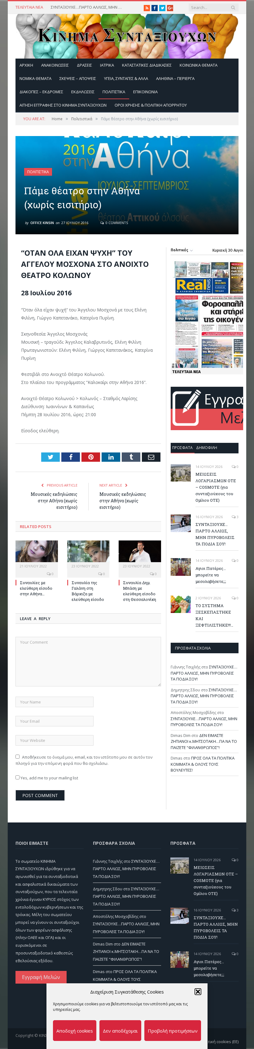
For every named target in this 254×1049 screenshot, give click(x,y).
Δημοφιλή (206, 447)
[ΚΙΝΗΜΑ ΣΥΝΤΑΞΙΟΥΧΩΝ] (127, 35)
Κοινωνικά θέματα (198, 65)
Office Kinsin (42, 222)
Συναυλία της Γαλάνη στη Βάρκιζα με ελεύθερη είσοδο (88, 591)
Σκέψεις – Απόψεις (77, 78)
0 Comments (116, 222)
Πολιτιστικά (114, 92)
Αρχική (26, 65)
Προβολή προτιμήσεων (173, 1031)
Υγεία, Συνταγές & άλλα (126, 78)
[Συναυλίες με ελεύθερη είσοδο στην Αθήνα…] (36, 554)
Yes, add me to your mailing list (49, 778)
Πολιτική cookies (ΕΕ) (219, 1041)
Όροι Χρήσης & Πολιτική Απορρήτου (151, 105)
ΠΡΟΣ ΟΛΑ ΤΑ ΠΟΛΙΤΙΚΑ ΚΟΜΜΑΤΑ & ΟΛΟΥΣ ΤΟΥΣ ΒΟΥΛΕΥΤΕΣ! (202, 764)
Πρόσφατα (182, 447)
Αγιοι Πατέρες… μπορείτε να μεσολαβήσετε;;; (210, 575)
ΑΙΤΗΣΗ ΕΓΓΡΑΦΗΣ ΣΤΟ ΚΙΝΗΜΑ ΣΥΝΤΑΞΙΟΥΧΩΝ (63, 105)
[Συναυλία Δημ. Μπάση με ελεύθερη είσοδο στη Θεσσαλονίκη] (140, 554)
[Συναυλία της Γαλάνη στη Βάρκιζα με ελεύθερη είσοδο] (88, 554)
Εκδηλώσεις (82, 92)
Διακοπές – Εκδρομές (41, 92)
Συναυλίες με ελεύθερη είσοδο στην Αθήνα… (36, 588)
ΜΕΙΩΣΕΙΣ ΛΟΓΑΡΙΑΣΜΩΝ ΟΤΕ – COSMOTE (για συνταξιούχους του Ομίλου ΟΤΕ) (215, 487)
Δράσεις (84, 65)
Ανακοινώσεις (55, 65)
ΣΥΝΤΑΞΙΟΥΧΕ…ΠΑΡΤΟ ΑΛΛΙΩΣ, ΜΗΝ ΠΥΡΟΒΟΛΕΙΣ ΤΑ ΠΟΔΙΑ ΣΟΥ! (88, 7)
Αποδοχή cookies (74, 1031)
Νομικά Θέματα (35, 78)
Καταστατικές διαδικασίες (147, 65)
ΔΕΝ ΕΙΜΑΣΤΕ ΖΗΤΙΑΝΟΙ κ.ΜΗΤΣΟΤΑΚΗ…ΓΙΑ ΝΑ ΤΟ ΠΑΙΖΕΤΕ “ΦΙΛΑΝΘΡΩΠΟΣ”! (204, 741)
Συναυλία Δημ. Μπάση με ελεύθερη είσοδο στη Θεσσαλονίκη (139, 591)
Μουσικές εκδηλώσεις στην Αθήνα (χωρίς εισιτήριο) (122, 500)
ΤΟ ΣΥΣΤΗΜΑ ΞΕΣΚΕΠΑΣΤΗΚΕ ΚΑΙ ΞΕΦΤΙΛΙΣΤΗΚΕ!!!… (214, 615)
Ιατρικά (107, 65)
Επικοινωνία (145, 92)
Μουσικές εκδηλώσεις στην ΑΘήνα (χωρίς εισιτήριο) (54, 500)
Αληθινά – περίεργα (175, 78)
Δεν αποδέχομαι (120, 1031)
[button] (198, 992)
